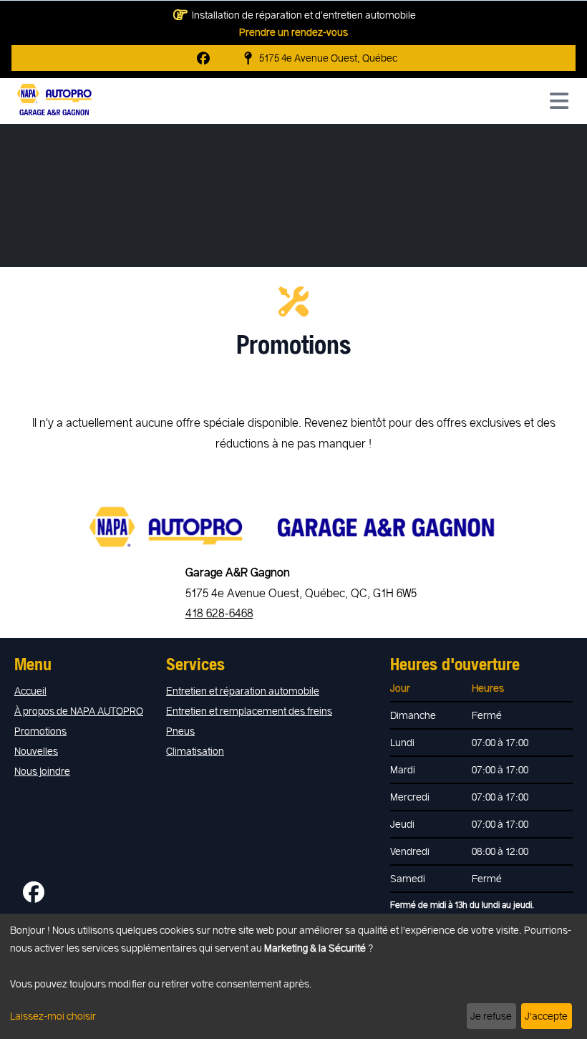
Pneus (180, 731)
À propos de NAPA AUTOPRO (78, 711)
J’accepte (546, 1016)
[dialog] (293, 976)
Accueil (30, 691)
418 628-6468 (219, 612)
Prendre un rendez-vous (293, 32)
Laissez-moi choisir (53, 1016)
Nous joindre (42, 771)
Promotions (40, 731)
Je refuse (491, 1016)
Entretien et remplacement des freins (249, 711)
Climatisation (195, 751)
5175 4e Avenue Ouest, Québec (328, 58)
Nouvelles (36, 751)
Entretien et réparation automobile (242, 691)
